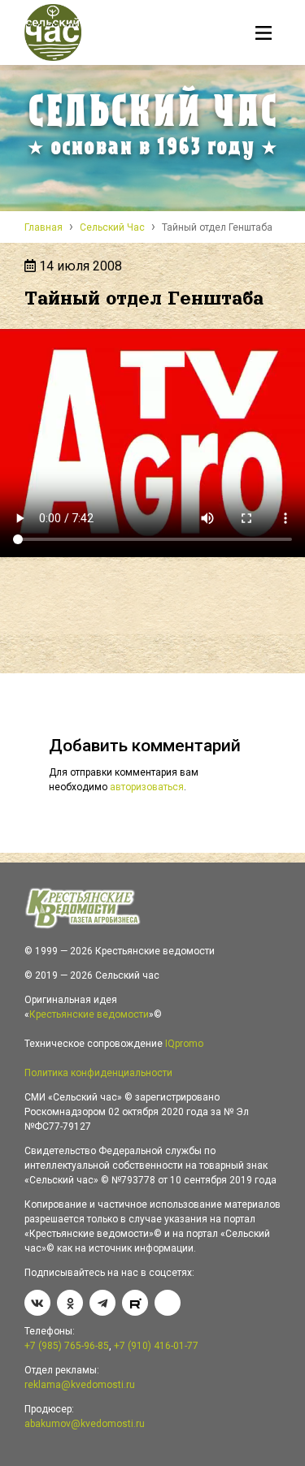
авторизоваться (147, 787)
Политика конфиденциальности (98, 1073)
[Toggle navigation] (263, 35)
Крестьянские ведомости (89, 1014)
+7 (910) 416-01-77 (156, 1345)
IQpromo (184, 1043)
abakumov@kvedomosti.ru (84, 1423)
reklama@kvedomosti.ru (79, 1384)
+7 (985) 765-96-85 (66, 1345)
